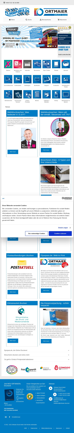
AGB (25, 428)
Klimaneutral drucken (17, 303)
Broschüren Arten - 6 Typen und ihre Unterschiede (55, 161)
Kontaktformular (16, 417)
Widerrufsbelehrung (46, 428)
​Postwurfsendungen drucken (20, 255)
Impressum (59, 428)
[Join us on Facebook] (9, 417)
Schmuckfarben (41, 398)
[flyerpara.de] (37, 12)
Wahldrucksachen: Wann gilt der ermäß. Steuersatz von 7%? (55, 113)
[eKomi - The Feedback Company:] (29, 394)
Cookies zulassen (60, 233)
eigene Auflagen (41, 395)
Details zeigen (63, 228)
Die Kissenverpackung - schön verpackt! (55, 304)
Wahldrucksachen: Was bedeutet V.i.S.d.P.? (18, 113)
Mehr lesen (13, 151)
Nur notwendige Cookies (36, 233)
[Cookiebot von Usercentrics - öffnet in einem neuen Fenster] (63, 198)
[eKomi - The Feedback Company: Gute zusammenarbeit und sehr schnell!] (64, 26)
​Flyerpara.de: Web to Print (53, 255)
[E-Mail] (6, 417)
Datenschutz (34, 428)
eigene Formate (41, 393)
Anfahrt (68, 428)
